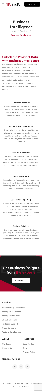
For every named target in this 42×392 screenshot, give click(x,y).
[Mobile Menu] (3, 4)
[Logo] (13, 4)
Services (24, 31)
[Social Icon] (14, 366)
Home (13, 31)
